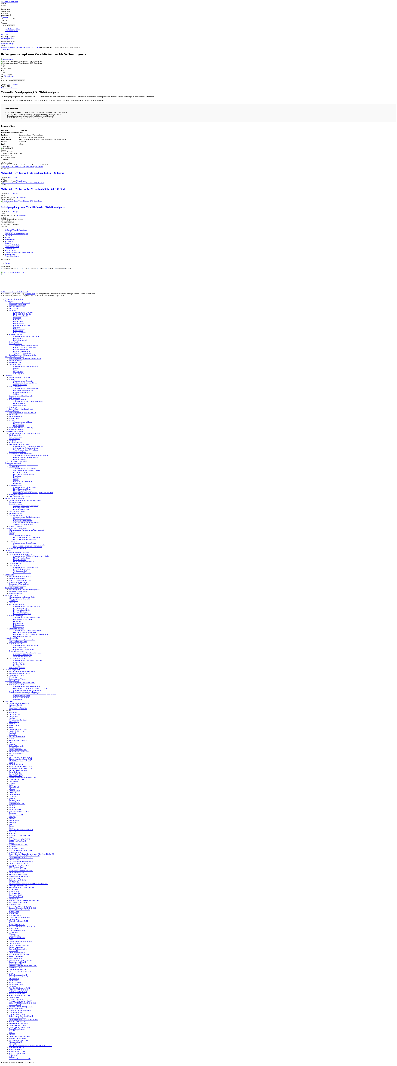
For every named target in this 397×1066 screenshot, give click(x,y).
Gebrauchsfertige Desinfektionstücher (25, 448)
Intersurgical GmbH (15, 893)
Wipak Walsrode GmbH (17, 1053)
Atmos (11, 742)
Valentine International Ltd (17, 1038)
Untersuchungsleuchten (16, 629)
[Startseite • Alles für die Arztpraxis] (9, 2)
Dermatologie (13, 308)
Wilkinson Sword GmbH (17, 1051)
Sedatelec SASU (14, 997)
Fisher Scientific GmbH (17, 848)
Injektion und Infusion (12, 411)
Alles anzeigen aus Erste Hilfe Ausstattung (27, 686)
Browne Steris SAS (15, 774)
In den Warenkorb (18, 80)
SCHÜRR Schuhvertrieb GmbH (19, 995)
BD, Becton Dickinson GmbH (19, 751)
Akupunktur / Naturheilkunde (14, 357)
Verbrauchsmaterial (15, 593)
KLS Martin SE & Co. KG (18, 902)
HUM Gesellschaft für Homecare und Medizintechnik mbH (28, 884)
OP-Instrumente (14, 467)
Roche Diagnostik (15, 982)
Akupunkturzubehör (15, 360)
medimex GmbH (14, 919)
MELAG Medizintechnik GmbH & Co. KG (23, 926)
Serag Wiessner (14, 541)
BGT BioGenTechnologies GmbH (20, 757)
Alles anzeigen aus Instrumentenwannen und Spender (30, 455)
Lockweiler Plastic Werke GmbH (20, 906)
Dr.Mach (12, 818)
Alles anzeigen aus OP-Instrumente (24, 468)
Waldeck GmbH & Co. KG (18, 1048)
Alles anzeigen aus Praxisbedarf (19, 303)
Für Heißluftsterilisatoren (21, 509)
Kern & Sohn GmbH (16, 897)
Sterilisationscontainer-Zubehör (23, 524)
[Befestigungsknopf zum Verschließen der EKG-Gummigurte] (21, 201)
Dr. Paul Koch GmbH (16, 815)
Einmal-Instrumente (15, 485)
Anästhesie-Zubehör (15, 705)
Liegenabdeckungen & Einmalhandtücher (22, 355)
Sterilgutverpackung (15, 504)
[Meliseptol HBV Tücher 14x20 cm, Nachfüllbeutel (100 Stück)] (22, 183)
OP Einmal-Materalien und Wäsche (20, 554)
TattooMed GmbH (15, 1031)
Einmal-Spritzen (18, 426)
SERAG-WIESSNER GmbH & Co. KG (22, 1003)
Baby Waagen (17, 621)
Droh (11, 824)
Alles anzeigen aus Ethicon (22, 535)
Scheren (16, 480)
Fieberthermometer (19, 329)
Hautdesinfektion (14, 439)
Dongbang (12, 813)
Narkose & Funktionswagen (22, 655)
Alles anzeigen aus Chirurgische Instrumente (23, 465)
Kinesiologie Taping (15, 362)
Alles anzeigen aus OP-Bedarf (19, 552)
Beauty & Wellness (15, 344)
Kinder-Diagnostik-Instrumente (23, 325)
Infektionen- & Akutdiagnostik (23, 390)
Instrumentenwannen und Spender (20, 454)
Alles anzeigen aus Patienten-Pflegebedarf (22, 671)
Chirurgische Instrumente (13, 463)
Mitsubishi (12, 934)
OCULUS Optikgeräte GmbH (19, 945)
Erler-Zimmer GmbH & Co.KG (19, 839)
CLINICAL (13, 792)
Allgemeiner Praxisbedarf (17, 305)
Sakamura (12, 986)
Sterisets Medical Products (17, 1025)
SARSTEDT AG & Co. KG (18, 990)
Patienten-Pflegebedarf (12, 670)
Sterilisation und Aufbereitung (15, 498)
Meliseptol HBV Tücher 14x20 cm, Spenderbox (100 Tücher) (33, 173)
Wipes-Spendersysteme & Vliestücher (25, 450)
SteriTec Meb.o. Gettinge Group (19, 1027)
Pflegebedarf (13, 677)
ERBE (11, 837)
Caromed (12, 783)
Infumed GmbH (14, 891)
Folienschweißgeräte (16, 526)
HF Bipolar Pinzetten (20, 608)
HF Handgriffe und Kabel (21, 610)
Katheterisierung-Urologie (17, 679)
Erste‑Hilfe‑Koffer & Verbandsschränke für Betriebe (30, 688)
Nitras (11, 940)
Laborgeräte (13, 407)
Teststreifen (13, 379)
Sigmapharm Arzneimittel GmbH (20, 1010)
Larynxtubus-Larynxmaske (18, 709)
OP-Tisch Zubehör (19, 664)
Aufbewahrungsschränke (17, 668)
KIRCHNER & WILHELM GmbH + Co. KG (24, 900)
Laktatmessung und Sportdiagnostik (20, 396)
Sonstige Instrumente (16, 495)
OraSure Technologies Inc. (18, 949)
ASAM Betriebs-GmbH (17, 737)
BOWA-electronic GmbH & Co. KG (21, 768)
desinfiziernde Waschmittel (18, 461)
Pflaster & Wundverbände (17, 586)
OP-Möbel (16, 666)
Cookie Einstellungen (12, 256)
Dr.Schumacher (14, 820)
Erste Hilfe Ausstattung (16, 684)
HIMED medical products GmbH (20, 876)
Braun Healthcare (15, 772)
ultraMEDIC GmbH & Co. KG (19, 1036)
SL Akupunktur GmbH (16, 1012)
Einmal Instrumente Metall (21, 489)
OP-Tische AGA (18, 662)
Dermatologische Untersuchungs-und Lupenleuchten (30, 634)
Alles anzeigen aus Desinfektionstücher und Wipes (29, 446)
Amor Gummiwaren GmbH (18, 729)
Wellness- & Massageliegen (22, 353)
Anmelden (11, 25)
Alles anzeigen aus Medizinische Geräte (22, 597)
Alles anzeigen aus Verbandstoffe (20, 576)
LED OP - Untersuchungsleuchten (24, 632)
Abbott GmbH (14, 716)
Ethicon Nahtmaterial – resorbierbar (24, 539)
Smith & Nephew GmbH (17, 1014)
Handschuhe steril (19, 338)
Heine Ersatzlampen (19, 333)
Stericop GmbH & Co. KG (18, 1021)
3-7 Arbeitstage (13, 84)
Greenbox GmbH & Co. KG (18, 863)
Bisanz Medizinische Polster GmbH (20, 759)
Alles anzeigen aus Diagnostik (23, 312)
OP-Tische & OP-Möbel (17, 658)
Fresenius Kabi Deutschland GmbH (20, 850)
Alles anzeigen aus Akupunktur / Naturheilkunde (25, 359)
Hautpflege (12, 441)
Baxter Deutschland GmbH (18, 750)
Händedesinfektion (15, 435)
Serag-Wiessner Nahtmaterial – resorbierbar (27, 547)
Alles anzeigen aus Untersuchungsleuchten (27, 630)
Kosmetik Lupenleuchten (21, 351)
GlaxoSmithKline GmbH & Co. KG (21, 858)
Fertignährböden (14, 398)
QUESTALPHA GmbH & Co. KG (20, 971)
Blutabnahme (13, 414)
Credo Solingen (14, 802)
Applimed (12, 733)
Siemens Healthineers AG (17, 1008)
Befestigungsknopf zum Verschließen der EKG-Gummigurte (33, 207)
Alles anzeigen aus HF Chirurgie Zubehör (27, 606)
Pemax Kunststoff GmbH (17, 962)
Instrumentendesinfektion (17, 452)
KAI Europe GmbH (15, 895)
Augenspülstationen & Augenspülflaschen (27, 690)
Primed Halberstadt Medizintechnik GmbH (23, 966)
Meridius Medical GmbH (17, 930)
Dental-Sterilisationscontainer (22, 521)
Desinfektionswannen (20, 459)
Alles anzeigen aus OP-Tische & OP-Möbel (27, 660)
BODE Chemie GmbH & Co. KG (20, 761)
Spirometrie (17, 318)
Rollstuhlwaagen (18, 625)
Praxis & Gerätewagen (16, 651)
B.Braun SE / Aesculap (16, 746)
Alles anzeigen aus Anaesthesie (19, 703)
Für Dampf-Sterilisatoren (21, 508)
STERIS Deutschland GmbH (18, 1023)
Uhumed (12, 1034)
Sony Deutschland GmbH (17, 1018)
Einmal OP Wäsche (19, 560)
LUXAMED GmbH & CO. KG (19, 910)
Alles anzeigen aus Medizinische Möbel (22, 640)
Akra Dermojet (14, 722)
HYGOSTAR (13, 889)
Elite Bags (12, 833)
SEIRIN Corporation (16, 999)
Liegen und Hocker (15, 643)
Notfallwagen (17, 699)
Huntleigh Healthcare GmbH (18, 886)
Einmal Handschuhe (15, 334)
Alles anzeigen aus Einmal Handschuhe (26, 336)
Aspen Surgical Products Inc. (18, 740)
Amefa (11, 727)
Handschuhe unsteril (20, 340)
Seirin (15, 370)
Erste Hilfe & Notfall (12, 681)
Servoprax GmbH (15, 1005)
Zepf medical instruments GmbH (19, 1059)
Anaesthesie (9, 701)
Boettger (12, 763)
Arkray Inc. (13, 735)
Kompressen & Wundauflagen (19, 584)
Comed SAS (13, 796)
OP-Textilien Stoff (15, 565)
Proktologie (17, 483)
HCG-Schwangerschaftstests (22, 392)
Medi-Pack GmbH (15, 915)
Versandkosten (9, 76)
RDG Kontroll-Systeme (17, 513)
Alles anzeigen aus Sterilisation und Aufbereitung (25, 500)
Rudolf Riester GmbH (16, 984)
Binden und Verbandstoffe (17, 578)
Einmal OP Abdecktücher (21, 558)
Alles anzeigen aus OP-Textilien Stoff (25, 567)
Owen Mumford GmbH (17, 953)
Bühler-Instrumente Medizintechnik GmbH (23, 778)
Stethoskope (17, 327)
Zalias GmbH (13, 1055)
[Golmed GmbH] (7, 59)
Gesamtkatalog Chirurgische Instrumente (26, 470)
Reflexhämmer (18, 331)
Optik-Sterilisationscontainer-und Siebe (26, 522)
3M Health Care (14, 714)
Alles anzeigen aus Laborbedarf (19, 377)
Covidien (12, 798)
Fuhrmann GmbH (15, 852)
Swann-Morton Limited (17, 1029)
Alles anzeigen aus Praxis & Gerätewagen (27, 653)
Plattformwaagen (18, 627)
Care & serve (13, 781)
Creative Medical (14, 800)
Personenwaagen (18, 623)
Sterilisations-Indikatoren (17, 511)
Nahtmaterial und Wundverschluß (16, 528)
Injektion (12, 420)
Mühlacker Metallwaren (17, 938)
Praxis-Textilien (14, 342)
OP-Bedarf (8, 550)
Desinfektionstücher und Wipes (19, 444)
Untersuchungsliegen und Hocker (24, 649)
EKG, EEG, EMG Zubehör (22, 314)
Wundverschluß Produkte (17, 548)
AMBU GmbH (14, 725)
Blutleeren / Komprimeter (17, 707)
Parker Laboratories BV (17, 956)
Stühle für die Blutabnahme (18, 642)
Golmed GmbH (14, 859)
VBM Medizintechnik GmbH (18, 1040)
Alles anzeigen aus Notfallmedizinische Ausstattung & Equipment (34, 694)
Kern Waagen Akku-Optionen (23, 619)
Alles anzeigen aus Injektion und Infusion (22, 413)
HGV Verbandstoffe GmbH (18, 874)
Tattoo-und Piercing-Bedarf (14, 588)
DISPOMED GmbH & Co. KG (19, 811)
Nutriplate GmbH (15, 943)
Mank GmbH (13, 913)
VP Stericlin (13, 1044)
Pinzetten (16, 478)
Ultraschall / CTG (19, 319)
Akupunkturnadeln (15, 364)
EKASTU (12, 832)
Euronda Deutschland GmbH (18, 845)
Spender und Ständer (16, 429)
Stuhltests (16, 394)
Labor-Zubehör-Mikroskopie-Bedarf (21, 409)
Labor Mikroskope (19, 403)
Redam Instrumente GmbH (18, 975)
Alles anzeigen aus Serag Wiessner (24, 543)
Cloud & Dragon (14, 794)
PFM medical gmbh (15, 964)
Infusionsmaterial (14, 418)
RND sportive (13, 980)
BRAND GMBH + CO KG (18, 770)
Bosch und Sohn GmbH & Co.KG (20, 766)
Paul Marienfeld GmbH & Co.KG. (20, 960)
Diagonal (12, 807)
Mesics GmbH (14, 932)
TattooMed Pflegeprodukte (18, 591)
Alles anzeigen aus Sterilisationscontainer (26, 517)
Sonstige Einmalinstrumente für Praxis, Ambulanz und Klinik (33, 493)
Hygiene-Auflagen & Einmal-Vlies (24, 347)
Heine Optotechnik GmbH (17, 869)
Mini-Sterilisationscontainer (22, 519)
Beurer (11, 755)
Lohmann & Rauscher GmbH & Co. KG (22, 908)
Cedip (11, 785)
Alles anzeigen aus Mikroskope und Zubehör (28, 401)
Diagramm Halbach (15, 809)
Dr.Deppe (12, 817)
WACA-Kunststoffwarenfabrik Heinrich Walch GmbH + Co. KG (30, 1046)
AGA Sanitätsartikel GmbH (18, 720)
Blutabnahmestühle (15, 416)
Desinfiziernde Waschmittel (22, 573)
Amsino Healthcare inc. (17, 731)
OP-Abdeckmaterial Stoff (21, 569)
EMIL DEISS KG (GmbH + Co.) (20, 835)
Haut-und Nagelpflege (20, 349)
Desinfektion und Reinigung (14, 431)
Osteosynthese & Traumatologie (19, 496)
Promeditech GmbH (15, 967)
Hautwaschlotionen (15, 437)
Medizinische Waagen (16, 616)
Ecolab (11, 828)
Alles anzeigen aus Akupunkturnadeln (25, 366)
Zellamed (12, 1057)
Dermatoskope (18, 321)
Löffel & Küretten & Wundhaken (24, 474)
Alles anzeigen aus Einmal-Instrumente (26, 487)
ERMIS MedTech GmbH (17, 841)
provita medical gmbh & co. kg (19, 969)
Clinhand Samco (14, 791)
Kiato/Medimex (14, 899)
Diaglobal (12, 805)
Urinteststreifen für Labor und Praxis (25, 383)
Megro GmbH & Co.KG (17, 925)
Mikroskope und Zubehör (17, 400)
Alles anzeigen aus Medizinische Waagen (26, 617)
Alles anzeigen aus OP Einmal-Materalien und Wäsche (31, 556)
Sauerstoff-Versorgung (16, 675)
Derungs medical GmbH (17, 804)
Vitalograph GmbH (15, 1042)
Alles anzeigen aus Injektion (22, 422)
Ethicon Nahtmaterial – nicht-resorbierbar (26, 537)
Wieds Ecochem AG (15, 1049)
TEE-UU (12, 1033)
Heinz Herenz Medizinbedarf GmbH (21, 871)
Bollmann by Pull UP (16, 764)
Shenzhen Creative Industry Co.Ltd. (21, 1007)
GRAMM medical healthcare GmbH (21, 861)
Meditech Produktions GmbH (18, 921)
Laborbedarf (9, 375)
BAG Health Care (15, 748)
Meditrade (12, 923)
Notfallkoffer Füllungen (21, 697)
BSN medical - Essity (16, 776)
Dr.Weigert (12, 822)
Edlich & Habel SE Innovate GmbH (21, 830)
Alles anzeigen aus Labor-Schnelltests (25, 388)
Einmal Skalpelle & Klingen (22, 491)
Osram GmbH (13, 951)
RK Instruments (14, 979)
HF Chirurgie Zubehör (16, 604)
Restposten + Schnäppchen (14, 299)
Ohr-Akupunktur (18, 373)
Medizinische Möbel (11, 638)
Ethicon (11, 534)
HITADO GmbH (14, 878)
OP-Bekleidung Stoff (20, 571)
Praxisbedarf (9, 301)
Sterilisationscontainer (16, 515)
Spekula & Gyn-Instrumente (22, 481)
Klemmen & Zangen (20, 472)
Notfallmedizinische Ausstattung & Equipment (24, 692)
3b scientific (13, 712)
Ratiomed (12, 973)
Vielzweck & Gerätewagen (22, 656)
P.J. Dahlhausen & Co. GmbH (19, 954)
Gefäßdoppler (13, 601)
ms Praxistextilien (15, 936)
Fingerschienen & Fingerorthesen (20, 580)
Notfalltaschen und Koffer (21, 696)
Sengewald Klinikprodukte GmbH (20, 1001)
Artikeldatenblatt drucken (9, 88)
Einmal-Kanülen (18, 424)
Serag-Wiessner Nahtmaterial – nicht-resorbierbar (29, 545)
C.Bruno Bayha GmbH (16, 779)
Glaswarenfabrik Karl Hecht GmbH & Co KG (24, 856)
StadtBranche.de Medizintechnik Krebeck (14, 292)
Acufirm (12, 718)
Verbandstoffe (9, 575)
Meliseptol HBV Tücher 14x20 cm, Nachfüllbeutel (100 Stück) (33, 189)
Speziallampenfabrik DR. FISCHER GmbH (23, 1020)
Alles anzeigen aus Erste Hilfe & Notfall (22, 683)
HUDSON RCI (14, 882)
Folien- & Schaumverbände (18, 582)
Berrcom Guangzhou (16, 753)
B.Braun (12, 532)
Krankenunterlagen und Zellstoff (19, 673)
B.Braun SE (13, 744)
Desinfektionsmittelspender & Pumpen (25, 457)
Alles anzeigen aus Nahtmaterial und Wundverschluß (26, 530)
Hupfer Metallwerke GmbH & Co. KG (22, 887)
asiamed (16, 368)
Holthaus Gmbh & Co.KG (17, 880)
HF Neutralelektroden (20, 612)
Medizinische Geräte (11, 595)
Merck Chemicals (15, 928)
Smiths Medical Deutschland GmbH (21, 1016)
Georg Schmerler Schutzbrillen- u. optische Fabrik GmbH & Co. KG (31, 854)
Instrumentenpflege (15, 502)
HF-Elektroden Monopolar (22, 614)
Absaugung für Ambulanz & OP (19, 599)
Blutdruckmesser (18, 323)
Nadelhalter (17, 476)
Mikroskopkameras (19, 405)
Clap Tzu (12, 789)
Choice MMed (14, 787)
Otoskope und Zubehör (20, 316)
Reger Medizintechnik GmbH (19, 977)
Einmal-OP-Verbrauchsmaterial (23, 562)
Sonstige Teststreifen (20, 385)
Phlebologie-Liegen (19, 647)
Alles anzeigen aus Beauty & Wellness (25, 346)
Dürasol (11, 826)
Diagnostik (12, 310)
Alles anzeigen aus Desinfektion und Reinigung (24, 433)
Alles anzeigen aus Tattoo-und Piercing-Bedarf (24, 589)
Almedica (12, 724)
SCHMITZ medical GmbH (18, 992)
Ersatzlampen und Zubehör (22, 636)
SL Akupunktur (18, 372)
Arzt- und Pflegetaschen (17, 306)
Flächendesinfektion (15, 442)
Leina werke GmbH (15, 904)
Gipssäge (12, 602)
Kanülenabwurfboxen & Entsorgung (21, 427)
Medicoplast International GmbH (20, 917)
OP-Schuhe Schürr (15, 563)
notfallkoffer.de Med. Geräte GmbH (21, 941)
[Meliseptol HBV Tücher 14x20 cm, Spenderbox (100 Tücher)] (22, 167)
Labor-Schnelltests (15, 387)
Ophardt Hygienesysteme (17, 947)
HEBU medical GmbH (16, 867)
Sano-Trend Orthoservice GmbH (19, 988)
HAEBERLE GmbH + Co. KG (19, 865)
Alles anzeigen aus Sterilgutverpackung (26, 506)
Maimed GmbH (14, 912)
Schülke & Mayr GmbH (17, 994)
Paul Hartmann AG (15, 958)
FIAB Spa (12, 846)
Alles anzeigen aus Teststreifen (23, 381)
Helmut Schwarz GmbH (17, 872)
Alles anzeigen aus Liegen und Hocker (26, 645)
